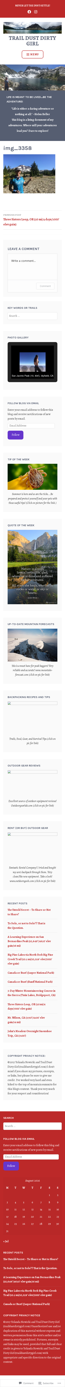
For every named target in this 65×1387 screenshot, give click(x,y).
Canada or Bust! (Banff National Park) (30, 982)
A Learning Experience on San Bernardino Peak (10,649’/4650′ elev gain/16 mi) (29, 941)
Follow (15, 435)
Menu (34, 54)
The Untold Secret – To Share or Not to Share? (30, 1259)
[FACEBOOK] (29, 11)
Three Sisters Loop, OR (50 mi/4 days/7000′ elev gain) (31, 219)
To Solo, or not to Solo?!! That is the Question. (30, 1268)
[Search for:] (32, 316)
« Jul (5, 1241)
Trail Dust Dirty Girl (32, 40)
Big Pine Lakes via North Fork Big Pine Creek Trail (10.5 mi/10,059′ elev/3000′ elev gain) (30, 959)
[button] (24, 369)
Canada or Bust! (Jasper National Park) (31, 973)
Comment (45, 286)
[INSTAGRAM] (36, 11)
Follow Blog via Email (23, 403)
